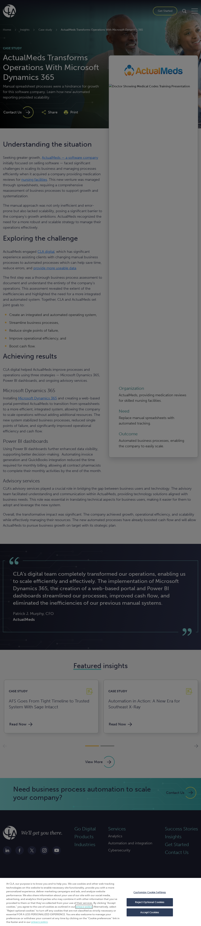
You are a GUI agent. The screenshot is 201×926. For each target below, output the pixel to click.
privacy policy (84, 906)
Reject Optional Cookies (149, 902)
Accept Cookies (149, 912)
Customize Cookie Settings (149, 892)
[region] (100, 902)
